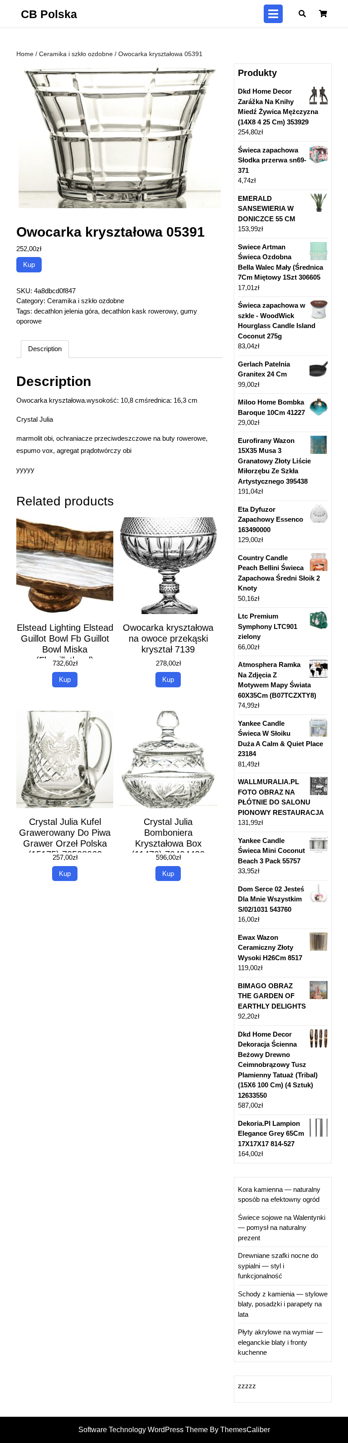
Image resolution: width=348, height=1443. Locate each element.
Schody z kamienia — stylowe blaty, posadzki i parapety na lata (283, 1304)
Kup (29, 264)
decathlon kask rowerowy (139, 311)
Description (45, 348)
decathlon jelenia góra (66, 311)
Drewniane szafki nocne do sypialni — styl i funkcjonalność (278, 1266)
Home (25, 54)
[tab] (273, 14)
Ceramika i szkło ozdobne (76, 54)
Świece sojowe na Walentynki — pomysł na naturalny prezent (281, 1228)
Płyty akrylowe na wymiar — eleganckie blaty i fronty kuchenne (280, 1342)
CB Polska (49, 14)
